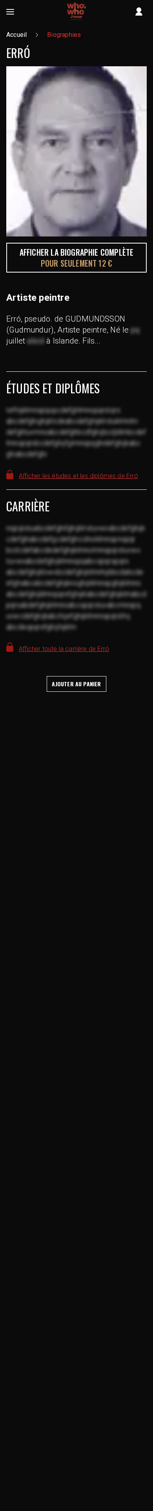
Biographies (64, 34)
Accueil (16, 34)
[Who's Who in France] (76, 11)
